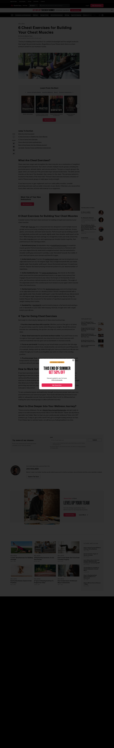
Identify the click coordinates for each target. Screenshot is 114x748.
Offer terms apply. (57, 380)
